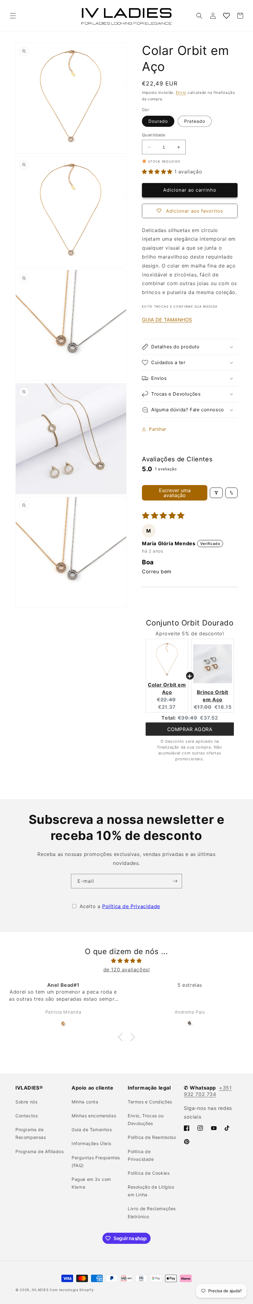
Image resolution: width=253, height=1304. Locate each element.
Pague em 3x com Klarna (91, 1183)
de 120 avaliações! (126, 969)
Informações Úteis (91, 1143)
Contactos (26, 1115)
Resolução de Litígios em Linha (151, 1190)
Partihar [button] (157, 429)
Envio (181, 92)
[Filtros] (216, 493)
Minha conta (85, 1101)
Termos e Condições (150, 1101)
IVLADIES (40, 1290)
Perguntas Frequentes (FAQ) (96, 1161)
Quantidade (153, 134)
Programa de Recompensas (30, 1133)
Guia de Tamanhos (92, 1129)
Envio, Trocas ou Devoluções (146, 1119)
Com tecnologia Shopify (71, 1290)
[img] (126, 960)
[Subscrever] (175, 881)
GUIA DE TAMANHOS (167, 320)
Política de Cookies (148, 1173)
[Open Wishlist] (226, 16)
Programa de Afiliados (39, 1151)
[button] (13, 16)
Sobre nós (26, 1101)
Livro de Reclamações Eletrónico (152, 1212)
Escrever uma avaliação (175, 492)
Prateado (194, 121)
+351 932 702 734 (208, 1091)
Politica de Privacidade (141, 1155)
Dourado (158, 121)
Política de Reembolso (152, 1137)
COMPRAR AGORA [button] (190, 730)
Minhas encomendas (94, 1115)
